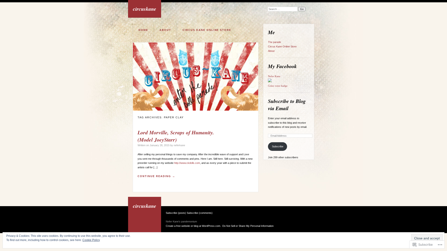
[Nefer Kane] (270, 81)
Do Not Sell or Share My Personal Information (248, 226)
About (165, 30)
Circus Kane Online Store (207, 30)
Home (143, 30)
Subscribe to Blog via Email (287, 104)
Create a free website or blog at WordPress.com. (193, 226)
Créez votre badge (278, 85)
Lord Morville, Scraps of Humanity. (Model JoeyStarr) (176, 136)
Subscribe (277, 146)
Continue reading (156, 176)
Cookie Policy (91, 240)
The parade (274, 42)
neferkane (179, 145)
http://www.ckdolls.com (187, 163)
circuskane (144, 8)
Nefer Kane (274, 76)
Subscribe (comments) (200, 212)
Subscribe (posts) (176, 212)
